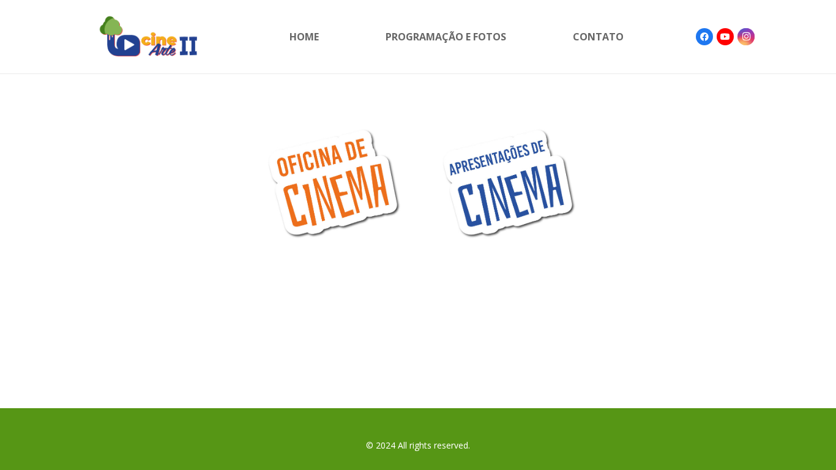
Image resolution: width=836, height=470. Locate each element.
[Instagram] (746, 36)
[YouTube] (725, 36)
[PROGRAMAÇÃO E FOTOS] (331, 182)
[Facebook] (704, 36)
